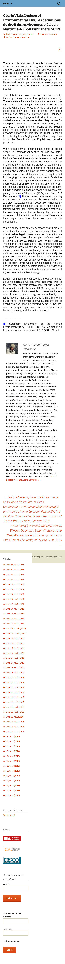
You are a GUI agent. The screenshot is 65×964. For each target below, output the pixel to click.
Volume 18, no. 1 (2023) (13, 599)
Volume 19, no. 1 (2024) (13, 589)
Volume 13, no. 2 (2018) (13, 677)
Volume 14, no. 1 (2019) (13, 672)
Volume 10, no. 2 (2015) (13, 726)
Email (6, 884)
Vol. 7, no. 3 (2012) (11, 770)
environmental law (48, 33)
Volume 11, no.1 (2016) (13, 716)
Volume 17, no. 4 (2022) (13, 608)
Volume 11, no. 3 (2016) (13, 707)
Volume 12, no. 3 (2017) (13, 692)
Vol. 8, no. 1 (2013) (11, 765)
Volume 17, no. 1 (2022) (13, 623)
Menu (6, 3)
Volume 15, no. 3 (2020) (13, 653)
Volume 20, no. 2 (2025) (13, 574)
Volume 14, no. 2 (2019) (13, 667)
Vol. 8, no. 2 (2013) (11, 760)
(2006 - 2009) (9, 815)
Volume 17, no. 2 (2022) (13, 618)
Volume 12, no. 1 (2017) (13, 702)
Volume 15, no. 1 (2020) (13, 662)
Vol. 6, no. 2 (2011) (11, 785)
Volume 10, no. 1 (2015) (13, 731)
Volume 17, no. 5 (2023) (13, 603)
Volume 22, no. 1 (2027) (13, 564)
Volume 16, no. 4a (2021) (14, 633)
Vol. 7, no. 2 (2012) (11, 775)
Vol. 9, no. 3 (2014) (11, 741)
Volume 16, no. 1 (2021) (13, 648)
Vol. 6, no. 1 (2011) (11, 790)
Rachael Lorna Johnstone (17, 37)
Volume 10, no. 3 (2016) (13, 721)
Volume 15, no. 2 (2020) (13, 657)
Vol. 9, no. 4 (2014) (11, 736)
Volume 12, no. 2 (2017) (13, 697)
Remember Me (12, 941)
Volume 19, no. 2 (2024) (13, 584)
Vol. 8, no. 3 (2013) (11, 756)
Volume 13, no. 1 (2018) (13, 682)
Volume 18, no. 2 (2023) (13, 594)
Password (7, 928)
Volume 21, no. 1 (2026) (13, 569)
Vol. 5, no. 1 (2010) (11, 795)
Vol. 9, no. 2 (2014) (11, 746)
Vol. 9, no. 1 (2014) (11, 751)
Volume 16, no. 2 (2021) (13, 643)
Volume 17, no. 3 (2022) (13, 613)
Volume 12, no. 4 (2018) (13, 687)
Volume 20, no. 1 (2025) (13, 579)
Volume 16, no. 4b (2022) (14, 628)
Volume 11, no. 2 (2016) (13, 711)
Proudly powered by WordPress (47, 556)
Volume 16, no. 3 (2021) (13, 638)
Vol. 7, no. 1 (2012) (11, 780)
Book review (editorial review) (20, 33)
